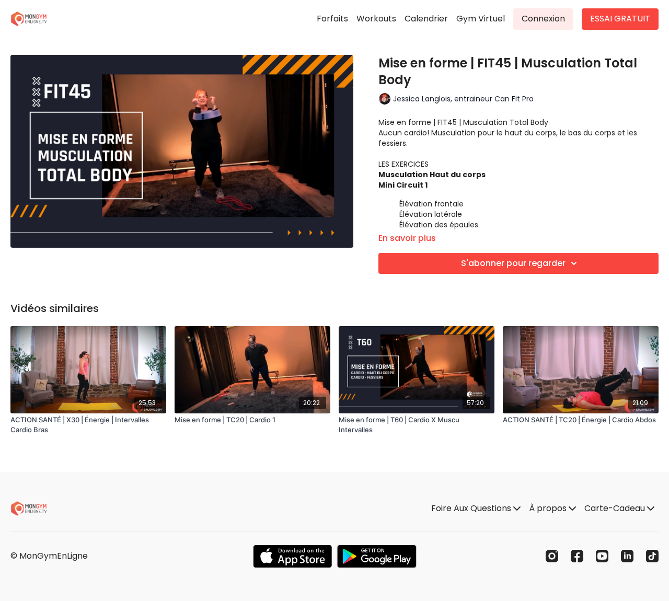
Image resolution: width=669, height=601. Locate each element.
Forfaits (332, 19)
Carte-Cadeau (615, 508)
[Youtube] (602, 556)
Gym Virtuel (480, 19)
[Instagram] (552, 556)
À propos (549, 508)
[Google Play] (377, 556)
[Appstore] (292, 556)
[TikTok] (652, 556)
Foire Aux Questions (472, 508)
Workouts (376, 19)
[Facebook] (577, 556)
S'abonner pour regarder (513, 263)
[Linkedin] (627, 556)
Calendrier (426, 19)
